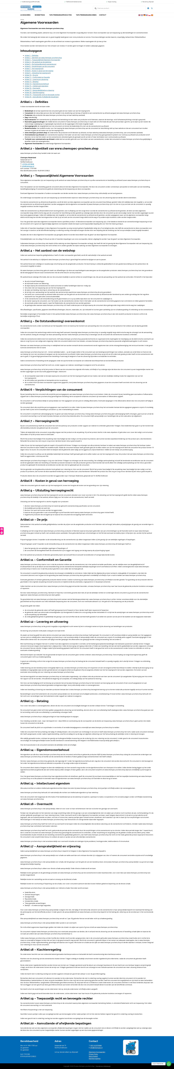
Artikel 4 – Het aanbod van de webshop (38, 62)
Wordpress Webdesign (103, 1066)
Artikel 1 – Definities (31, 56)
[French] (147, 15)
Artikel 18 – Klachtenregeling (34, 93)
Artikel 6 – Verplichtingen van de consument (40, 66)
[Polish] (150, 15)
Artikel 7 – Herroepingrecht (34, 69)
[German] (144, 15)
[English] (139, 15)
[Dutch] (142, 15)
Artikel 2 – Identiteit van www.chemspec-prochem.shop (43, 58)
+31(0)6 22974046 (28, 164)
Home (22, 19)
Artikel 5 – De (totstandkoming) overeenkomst (40, 64)
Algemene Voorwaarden (97, 1052)
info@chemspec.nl (28, 166)
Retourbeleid (93, 1056)
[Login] (148, 8)
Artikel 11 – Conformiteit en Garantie (37, 77)
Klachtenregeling (94, 1059)
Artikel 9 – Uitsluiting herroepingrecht (38, 73)
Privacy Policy (93, 1054)
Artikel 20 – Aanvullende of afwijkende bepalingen (42, 97)
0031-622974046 (96, 1046)
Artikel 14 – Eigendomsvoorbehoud (37, 84)
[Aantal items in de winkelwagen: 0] (152, 8)
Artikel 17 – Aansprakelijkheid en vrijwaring (39, 90)
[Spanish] (152, 15)
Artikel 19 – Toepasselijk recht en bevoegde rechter (42, 95)
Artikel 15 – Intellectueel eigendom (36, 86)
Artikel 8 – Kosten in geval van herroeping (39, 71)
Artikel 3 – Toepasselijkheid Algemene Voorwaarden (42, 60)
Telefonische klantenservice (74, 2)
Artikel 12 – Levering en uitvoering (36, 79)
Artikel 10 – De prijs (31, 75)
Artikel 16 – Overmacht (32, 88)
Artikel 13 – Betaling (31, 82)
